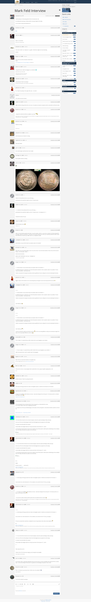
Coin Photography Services (19, 62)
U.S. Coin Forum (69, 34)
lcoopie (17, 220)
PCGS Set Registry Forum (69, 37)
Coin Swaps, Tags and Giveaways (69, 51)
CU (71, 0)
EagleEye (17, 356)
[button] (60, 10)
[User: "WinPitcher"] (12, 122)
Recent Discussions (67, 19)
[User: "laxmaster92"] (12, 17)
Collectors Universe (48, 599)
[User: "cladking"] (12, 530)
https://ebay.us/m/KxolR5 (27, 412)
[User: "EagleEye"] (12, 356)
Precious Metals (69, 47)
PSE (64, 0)
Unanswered (69, 26)
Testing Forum (69, 93)
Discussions (27, 2)
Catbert (17, 66)
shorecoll (17, 566)
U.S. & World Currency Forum (69, 43)
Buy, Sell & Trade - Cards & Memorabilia (69, 76)
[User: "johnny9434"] (12, 134)
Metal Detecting (69, 45)
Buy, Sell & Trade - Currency (69, 58)
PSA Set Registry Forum (69, 71)
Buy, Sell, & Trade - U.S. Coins (69, 53)
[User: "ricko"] (12, 558)
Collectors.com (68, 0)
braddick (17, 101)
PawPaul (17, 194)
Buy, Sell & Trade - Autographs (69, 78)
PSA (61, 0)
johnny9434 (18, 132)
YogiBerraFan (18, 140)
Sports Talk (69, 73)
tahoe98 (17, 109)
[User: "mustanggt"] (12, 156)
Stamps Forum (69, 82)
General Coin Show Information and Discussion (69, 89)
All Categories (65, 31)
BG (16, 162)
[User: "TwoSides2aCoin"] (12, 402)
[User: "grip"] (12, 148)
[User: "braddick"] (12, 103)
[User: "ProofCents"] (12, 29)
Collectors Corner (54, 0)
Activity (32, 2)
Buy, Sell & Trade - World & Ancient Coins (69, 56)
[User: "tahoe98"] (12, 110)
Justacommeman (18, 438)
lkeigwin (17, 56)
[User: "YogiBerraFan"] (12, 141)
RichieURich (17, 78)
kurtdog (17, 230)
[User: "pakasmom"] (12, 89)
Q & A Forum (69, 39)
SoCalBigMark (18, 239)
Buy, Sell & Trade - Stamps (69, 84)
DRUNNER (17, 46)
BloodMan (17, 375)
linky (16, 30)
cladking (17, 530)
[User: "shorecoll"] (12, 568)
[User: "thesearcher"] (12, 577)
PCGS (59, 0)
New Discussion (65, 11)
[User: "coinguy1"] (12, 263)
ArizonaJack (17, 247)
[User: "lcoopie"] (12, 222)
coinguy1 (17, 262)
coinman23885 (18, 337)
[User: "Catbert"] (12, 68)
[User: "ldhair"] (12, 366)
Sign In (75, 2)
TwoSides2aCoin (18, 401)
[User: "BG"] (12, 164)
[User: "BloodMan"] (12, 377)
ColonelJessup (18, 416)
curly (16, 35)
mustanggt (17, 155)
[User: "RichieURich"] (12, 80)
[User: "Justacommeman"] (12, 439)
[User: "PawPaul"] (12, 196)
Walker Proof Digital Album (19, 525)
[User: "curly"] (12, 36)
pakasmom (17, 87)
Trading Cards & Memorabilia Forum (69, 66)
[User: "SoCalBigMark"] (12, 241)
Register (68, 9)
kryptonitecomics (18, 390)
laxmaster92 (18, 15)
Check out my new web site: (30, 361)
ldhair (16, 365)
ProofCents (17, 27)
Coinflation (75, 0)
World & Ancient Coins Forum (69, 41)
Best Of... (36, 2)
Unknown (17, 95)
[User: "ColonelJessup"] (12, 418)
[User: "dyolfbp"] (12, 384)
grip (16, 147)
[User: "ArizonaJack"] (12, 248)
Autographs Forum (69, 68)
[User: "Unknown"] (12, 96)
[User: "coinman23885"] (12, 338)
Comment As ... (56, 593)
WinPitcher (17, 121)
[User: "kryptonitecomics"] (12, 392)
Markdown (20, 590)
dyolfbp (17, 383)
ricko (16, 558)
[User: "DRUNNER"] (12, 48)
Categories (22, 2)
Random (69, 60)
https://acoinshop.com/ (19, 412)
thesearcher (18, 576)
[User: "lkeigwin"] (12, 57)
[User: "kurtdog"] (12, 231)
